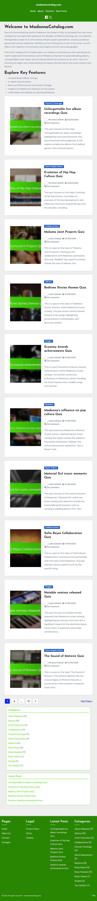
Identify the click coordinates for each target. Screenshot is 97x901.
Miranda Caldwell (56, 120)
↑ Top (92, 895)
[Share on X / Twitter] (50, 17)
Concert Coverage (53, 103)
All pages (6, 842)
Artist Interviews (16, 725)
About (41, 11)
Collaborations (52, 226)
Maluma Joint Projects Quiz (64, 232)
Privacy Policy (32, 829)
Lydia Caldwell (54, 239)
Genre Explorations (54, 167)
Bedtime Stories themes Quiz (65, 287)
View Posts (61, 11)
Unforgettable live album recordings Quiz (27, 782)
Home (33, 11)
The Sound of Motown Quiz (64, 656)
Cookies (29, 838)
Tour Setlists (14, 765)
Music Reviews (15, 752)
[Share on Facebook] (46, 17)
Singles (48, 341)
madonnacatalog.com (48, 4)
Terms (29, 833)
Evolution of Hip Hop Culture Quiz (24, 787)
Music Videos (51, 468)
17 (28, 701)
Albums (48, 282)
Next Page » (87, 701)
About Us (6, 833)
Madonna (49, 404)
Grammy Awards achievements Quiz (25, 800)
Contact (50, 11)
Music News (13, 748)
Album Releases (15, 716)
